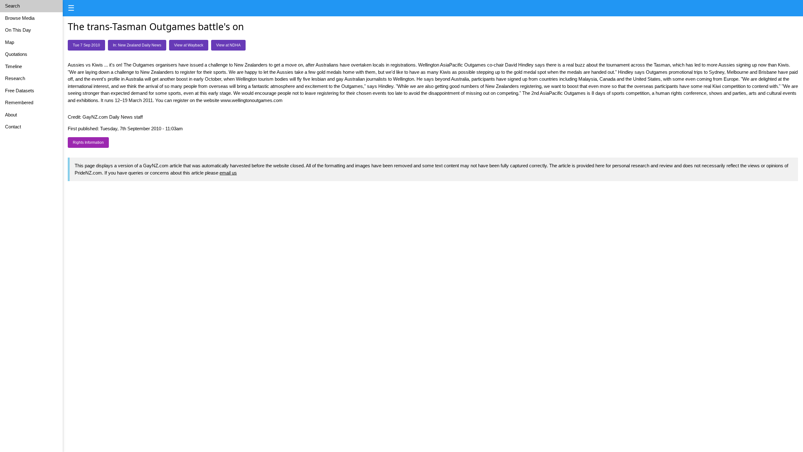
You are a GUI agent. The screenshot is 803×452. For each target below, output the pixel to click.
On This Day (18, 30)
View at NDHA (228, 45)
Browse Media (20, 18)
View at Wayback (188, 45)
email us (228, 172)
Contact (13, 126)
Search (12, 5)
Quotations (16, 54)
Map (9, 42)
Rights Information (88, 142)
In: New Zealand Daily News (137, 45)
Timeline (13, 66)
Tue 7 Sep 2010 (86, 45)
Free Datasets (19, 90)
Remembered (19, 102)
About (11, 114)
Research (15, 78)
